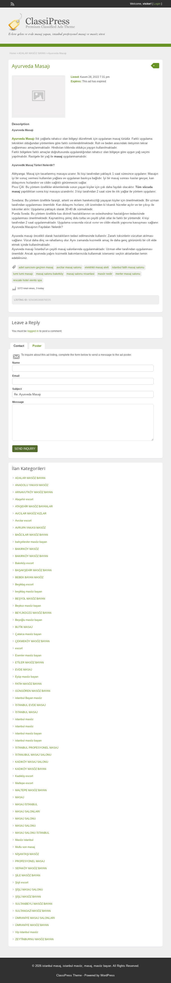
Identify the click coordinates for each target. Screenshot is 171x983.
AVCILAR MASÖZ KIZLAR (31, 513)
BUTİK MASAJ (24, 627)
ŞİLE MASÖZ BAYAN (27, 875)
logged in (33, 331)
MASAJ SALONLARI (27, 811)
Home (13, 53)
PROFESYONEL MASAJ (30, 861)
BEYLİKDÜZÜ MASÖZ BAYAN (33, 612)
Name (16, 362)
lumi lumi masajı (23, 273)
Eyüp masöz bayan (26, 676)
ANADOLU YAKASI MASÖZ (31, 485)
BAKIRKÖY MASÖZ (27, 549)
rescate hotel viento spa (27, 280)
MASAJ (19, 797)
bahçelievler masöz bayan (31, 541)
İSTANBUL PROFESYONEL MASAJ (36, 747)
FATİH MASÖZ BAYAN (28, 683)
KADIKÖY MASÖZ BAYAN (30, 769)
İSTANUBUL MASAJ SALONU (33, 754)
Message (18, 402)
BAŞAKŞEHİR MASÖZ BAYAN (33, 570)
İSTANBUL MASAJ (26, 712)
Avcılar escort (23, 520)
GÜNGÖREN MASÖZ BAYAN (32, 691)
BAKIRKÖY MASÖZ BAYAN (31, 556)
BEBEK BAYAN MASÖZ (29, 577)
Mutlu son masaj (25, 847)
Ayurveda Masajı (31, 66)
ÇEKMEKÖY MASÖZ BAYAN (32, 641)
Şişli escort (21, 882)
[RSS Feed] (12, 3)
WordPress (107, 975)
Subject (17, 388)
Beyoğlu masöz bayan (28, 620)
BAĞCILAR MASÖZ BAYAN (31, 534)
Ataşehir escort (24, 499)
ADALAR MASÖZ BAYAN (32, 53)
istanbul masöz (24, 719)
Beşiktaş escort (24, 584)
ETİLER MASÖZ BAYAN (29, 662)
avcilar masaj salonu (69, 267)
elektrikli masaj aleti (97, 267)
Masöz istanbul (24, 840)
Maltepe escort (24, 783)
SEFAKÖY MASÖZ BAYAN (31, 868)
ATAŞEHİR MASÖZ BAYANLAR (34, 506)
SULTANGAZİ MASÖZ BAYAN (33, 910)
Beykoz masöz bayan (28, 605)
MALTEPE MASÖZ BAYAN (31, 790)
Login (157, 3)
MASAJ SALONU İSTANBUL (32, 832)
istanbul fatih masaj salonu (128, 267)
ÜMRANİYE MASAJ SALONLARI (35, 918)
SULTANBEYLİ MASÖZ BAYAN (33, 903)
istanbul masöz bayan (28, 733)
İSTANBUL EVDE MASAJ (30, 705)
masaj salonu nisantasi (80, 273)
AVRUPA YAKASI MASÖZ (30, 527)
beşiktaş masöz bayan (28, 591)
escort (18, 648)
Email (15, 375)
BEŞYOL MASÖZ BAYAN (30, 598)
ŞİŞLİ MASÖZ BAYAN (28, 896)
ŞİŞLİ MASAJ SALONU (29, 889)
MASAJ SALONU (25, 818)
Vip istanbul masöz (26, 932)
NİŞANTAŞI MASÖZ (27, 854)
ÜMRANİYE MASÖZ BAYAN (32, 925)
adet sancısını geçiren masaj (36, 267)
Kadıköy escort (24, 776)
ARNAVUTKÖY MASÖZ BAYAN (34, 492)
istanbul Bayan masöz (28, 698)
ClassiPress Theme (69, 975)
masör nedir (105, 273)
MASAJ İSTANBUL (26, 804)
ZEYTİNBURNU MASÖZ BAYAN (34, 939)
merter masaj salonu (128, 273)
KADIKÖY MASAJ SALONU (31, 761)
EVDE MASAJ (23, 669)
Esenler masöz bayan (28, 655)
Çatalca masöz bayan (28, 634)
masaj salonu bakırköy (49, 273)
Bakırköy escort (24, 563)
